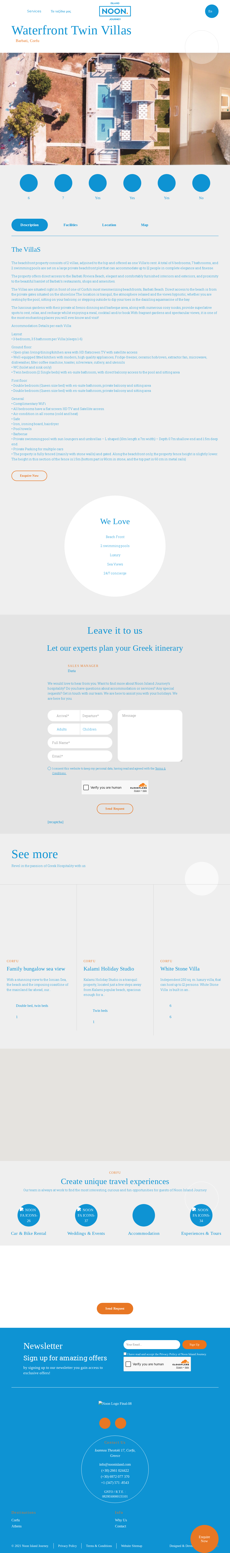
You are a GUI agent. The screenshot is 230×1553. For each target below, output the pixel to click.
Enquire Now (204, 1539)
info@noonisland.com (115, 1464)
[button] (132, 1082)
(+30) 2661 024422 (115, 1470)
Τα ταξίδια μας (61, 11)
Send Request (114, 1308)
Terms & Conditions (99, 1546)
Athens (16, 1526)
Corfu (15, 1520)
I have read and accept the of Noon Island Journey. (167, 1354)
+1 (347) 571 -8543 (115, 1483)
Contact (120, 1526)
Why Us (121, 1520)
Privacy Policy (168, 1354)
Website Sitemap (131, 1546)
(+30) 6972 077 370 (115, 1476)
